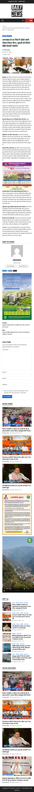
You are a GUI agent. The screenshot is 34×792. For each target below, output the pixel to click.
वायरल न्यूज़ (9, 36)
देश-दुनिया (14, 633)
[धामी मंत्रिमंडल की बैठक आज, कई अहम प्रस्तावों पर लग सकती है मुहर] (17, 473)
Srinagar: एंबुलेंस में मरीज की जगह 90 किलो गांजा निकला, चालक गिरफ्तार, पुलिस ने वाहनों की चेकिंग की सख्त (6, 658)
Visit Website (11, 266)
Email (4, 378)
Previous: (16, 325)
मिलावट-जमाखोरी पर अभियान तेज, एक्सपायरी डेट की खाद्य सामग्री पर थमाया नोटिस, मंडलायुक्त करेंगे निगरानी (16, 430)
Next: (16, 332)
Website (4, 384)
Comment (5, 349)
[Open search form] (22, 20)
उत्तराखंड (4, 36)
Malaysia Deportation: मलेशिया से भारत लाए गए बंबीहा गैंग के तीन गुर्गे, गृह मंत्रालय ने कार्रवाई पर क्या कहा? (6, 637)
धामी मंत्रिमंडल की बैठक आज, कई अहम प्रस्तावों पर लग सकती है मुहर (16, 486)
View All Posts (23, 266)
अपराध (5, 424)
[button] (2, 20)
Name (4, 372)
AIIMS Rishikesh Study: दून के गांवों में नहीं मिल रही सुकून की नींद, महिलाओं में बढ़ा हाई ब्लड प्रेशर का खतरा (6, 647)
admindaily (7, 50)
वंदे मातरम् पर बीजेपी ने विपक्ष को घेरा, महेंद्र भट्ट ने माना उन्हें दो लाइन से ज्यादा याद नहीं (16, 458)
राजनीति (13, 453)
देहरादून (13, 424)
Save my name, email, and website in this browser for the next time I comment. (16, 392)
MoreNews (25, 788)
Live (31, 20)
